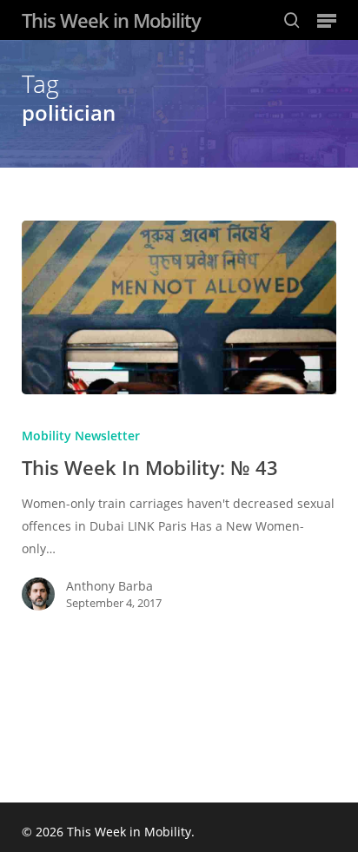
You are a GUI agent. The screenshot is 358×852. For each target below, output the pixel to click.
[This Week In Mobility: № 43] (179, 307)
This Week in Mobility (111, 20)
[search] (291, 20)
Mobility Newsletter (81, 435)
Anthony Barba (109, 586)
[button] (326, 20)
